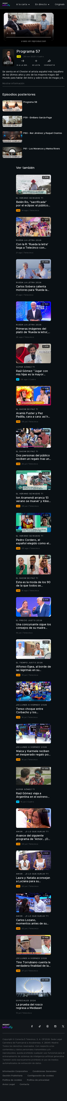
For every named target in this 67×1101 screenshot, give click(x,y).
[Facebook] (32, 1026)
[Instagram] (55, 1026)
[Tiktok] (39, 1026)
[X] (63, 1026)
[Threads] (47, 1026)
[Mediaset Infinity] (6, 4)
